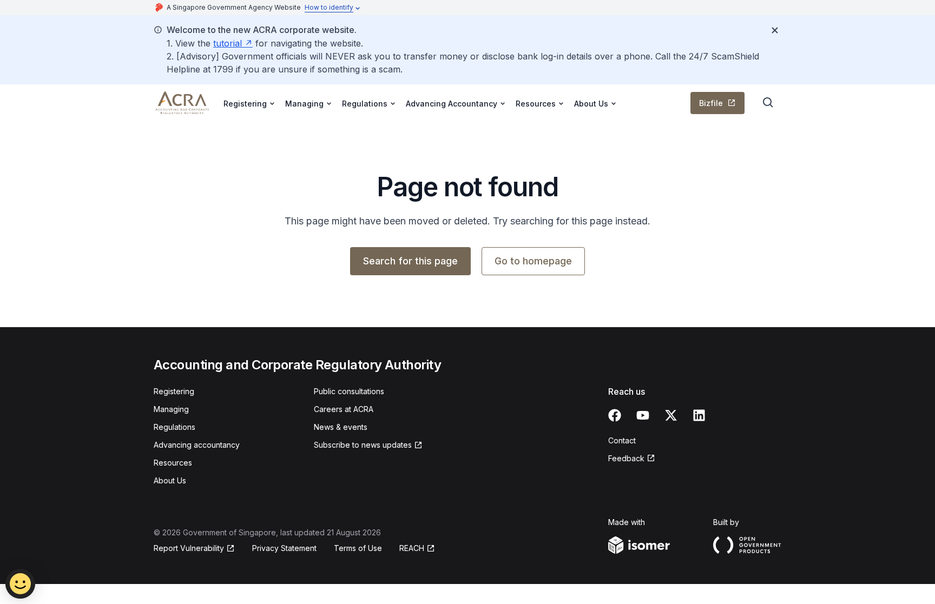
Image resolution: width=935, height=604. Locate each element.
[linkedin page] (699, 415)
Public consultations (349, 391)
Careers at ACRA (343, 409)
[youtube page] (642, 415)
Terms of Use (358, 548)
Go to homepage (533, 261)
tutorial (227, 43)
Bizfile (711, 103)
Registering (174, 391)
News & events (340, 427)
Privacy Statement (284, 548)
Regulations (174, 427)
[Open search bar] (768, 103)
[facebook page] (614, 415)
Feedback (626, 458)
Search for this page (410, 261)
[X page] (670, 415)
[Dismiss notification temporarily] (775, 30)
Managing (171, 409)
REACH (411, 548)
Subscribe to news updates (363, 444)
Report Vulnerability (189, 548)
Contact (622, 440)
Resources (173, 462)
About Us (170, 480)
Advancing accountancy (197, 444)
